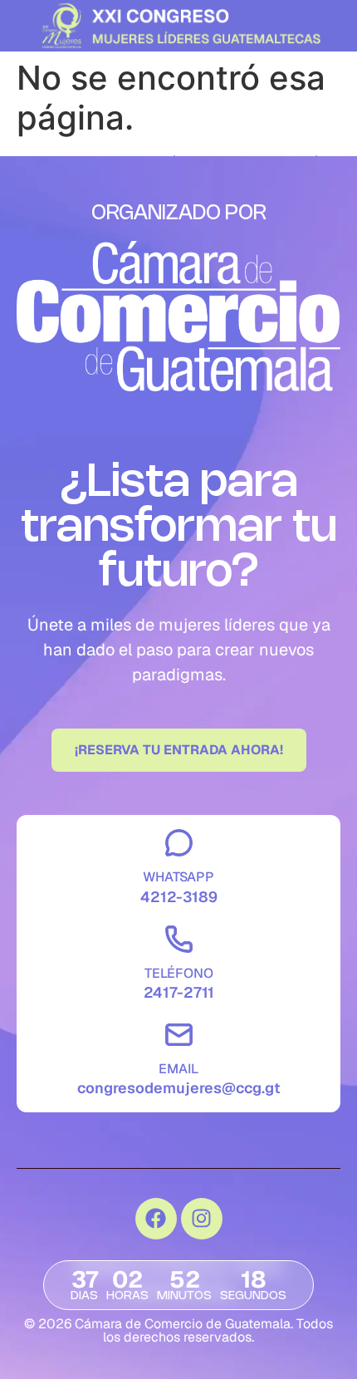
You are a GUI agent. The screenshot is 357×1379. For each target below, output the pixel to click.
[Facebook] (156, 1218)
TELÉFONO (178, 973)
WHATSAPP (178, 877)
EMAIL (178, 1068)
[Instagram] (202, 1218)
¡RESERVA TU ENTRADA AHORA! (179, 749)
